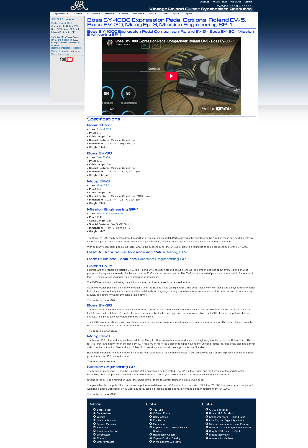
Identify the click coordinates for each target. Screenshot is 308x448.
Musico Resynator (219, 434)
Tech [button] (164, 14)
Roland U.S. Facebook (222, 413)
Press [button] (152, 14)
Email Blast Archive (107, 431)
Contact (248, 2)
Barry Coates (160, 416)
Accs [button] (92, 14)
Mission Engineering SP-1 (111, 213)
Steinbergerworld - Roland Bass (227, 416)
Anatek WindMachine (221, 438)
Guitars (101, 416)
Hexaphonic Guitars (164, 434)
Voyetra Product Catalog (167, 438)
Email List (204, 2)
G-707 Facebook (218, 409)
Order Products (105, 441)
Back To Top (104, 409)
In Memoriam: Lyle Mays (167, 441)
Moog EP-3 (103, 185)
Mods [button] (175, 14)
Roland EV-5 (104, 129)
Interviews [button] (137, 14)
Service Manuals (106, 424)
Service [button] (122, 14)
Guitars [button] (77, 14)
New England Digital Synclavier (226, 420)
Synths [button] (60, 14)
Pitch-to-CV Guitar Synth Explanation (230, 427)
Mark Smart (159, 424)
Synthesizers (104, 413)
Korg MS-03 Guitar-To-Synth (225, 431)
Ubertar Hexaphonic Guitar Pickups (229, 424)
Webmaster (235, 2)
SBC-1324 (56, 37)
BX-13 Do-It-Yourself (61, 40)
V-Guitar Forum (219, 2)
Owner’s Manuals (107, 420)
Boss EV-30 (103, 157)
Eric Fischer (159, 420)
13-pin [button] (187, 14)
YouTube (158, 409)
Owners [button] (108, 14)
